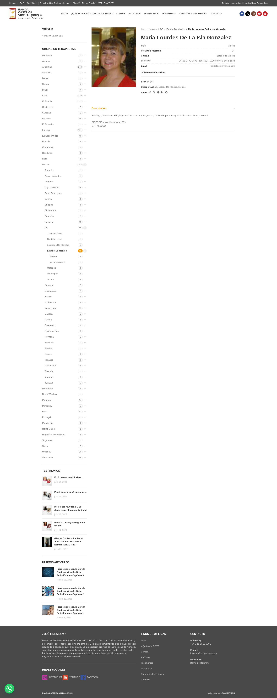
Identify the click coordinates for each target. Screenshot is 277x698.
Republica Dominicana (53, 434)
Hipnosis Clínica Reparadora (255, 3)
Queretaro (50, 325)
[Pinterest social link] (265, 13)
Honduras (47, 153)
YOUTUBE (74, 677)
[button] (9, 688)
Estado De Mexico (57, 250)
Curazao (46, 112)
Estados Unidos (50, 135)
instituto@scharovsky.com (58, 3)
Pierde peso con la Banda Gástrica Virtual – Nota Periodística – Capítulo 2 (71, 591)
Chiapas (49, 204)
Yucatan (49, 382)
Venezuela (47, 457)
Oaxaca (49, 314)
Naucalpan (52, 273)
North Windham (50, 394)
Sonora (48, 354)
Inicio (143, 29)
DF (46, 227)
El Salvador (48, 124)
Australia (46, 72)
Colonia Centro (54, 233)
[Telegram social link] (166, 92)
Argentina (47, 67)
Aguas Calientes (53, 176)
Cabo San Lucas (53, 193)
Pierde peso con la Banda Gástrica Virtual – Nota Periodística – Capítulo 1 (71, 610)
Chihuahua (50, 210)
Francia (46, 141)
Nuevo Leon (51, 308)
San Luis (49, 342)
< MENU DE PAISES (52, 35)
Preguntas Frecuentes (152, 674)
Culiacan (49, 222)
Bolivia (45, 84)
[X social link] (247, 13)
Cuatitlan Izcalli (54, 239)
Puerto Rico (48, 423)
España (46, 130)
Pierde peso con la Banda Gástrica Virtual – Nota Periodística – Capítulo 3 (71, 572)
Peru (44, 411)
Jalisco (48, 296)
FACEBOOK (92, 677)
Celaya (48, 199)
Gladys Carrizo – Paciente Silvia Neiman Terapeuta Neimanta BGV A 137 (68, 541)
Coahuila (49, 216)
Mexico (45, 164)
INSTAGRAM (54, 677)
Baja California (52, 187)
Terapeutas (146, 668)
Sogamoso (47, 440)
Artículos (145, 657)
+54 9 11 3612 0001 (28, 3)
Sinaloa (48, 348)
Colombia (47, 101)
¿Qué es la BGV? (150, 646)
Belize (45, 78)
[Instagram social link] (253, 13)
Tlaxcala (49, 371)
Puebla (48, 319)
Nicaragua (47, 388)
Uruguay (46, 451)
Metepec (51, 268)
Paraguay (47, 406)
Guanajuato (51, 291)
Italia (44, 158)
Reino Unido (48, 428)
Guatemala (48, 147)
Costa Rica (47, 107)
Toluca (50, 279)
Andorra (46, 61)
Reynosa (49, 336)
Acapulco (49, 170)
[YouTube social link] (259, 13)
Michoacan (50, 302)
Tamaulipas (50, 365)
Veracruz (49, 377)
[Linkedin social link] (162, 92)
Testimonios (147, 663)
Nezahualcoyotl (57, 262)
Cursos (144, 651)
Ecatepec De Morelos (58, 245)
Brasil (45, 89)
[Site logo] (26, 13)
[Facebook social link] (241, 13)
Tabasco (49, 360)
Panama (46, 400)
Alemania (47, 55)
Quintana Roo (52, 331)
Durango (49, 285)
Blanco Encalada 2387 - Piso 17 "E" (98, 3)
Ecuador (46, 118)
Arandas (49, 181)
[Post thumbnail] (47, 481)
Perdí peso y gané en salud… (70, 492)
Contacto (145, 679)
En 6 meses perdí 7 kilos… (68, 477)
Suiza (45, 446)
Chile (44, 95)
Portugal (46, 417)
